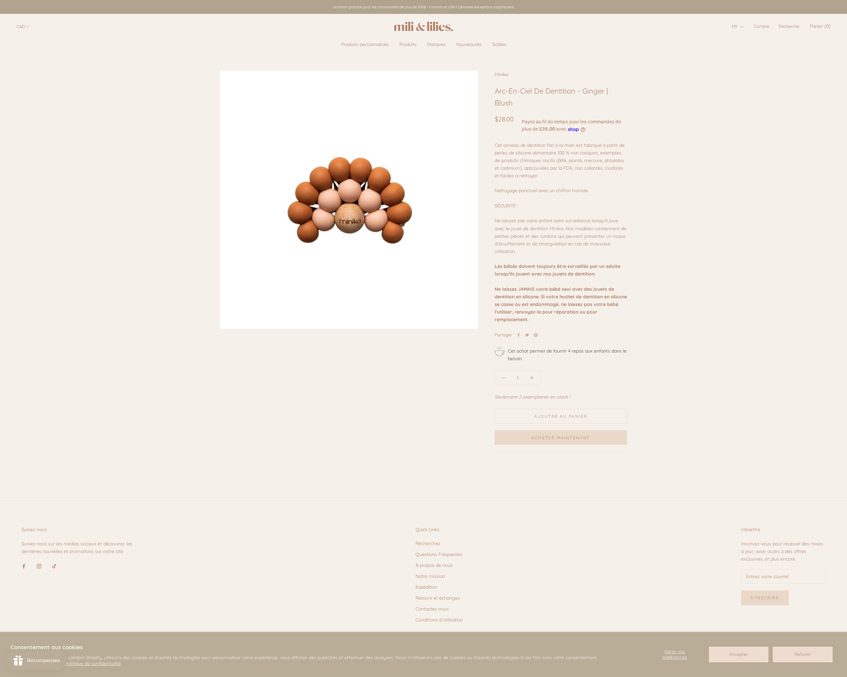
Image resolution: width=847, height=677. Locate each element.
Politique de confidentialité (93, 663)
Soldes (499, 44)
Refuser (802, 654)
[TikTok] (54, 566)
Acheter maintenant (560, 437)
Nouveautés (469, 44)
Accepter (738, 654)
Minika (501, 74)
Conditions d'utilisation (439, 620)
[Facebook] (518, 335)
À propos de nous (434, 565)
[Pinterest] (536, 335)
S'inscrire (765, 597)
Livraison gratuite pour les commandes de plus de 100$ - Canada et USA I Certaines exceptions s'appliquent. (423, 7)
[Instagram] (39, 566)
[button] (737, 26)
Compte (761, 26)
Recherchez (428, 543)
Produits (408, 44)
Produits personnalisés (365, 44)
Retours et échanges (438, 598)
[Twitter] (527, 335)
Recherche (789, 26)
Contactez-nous (432, 609)
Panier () (820, 26)
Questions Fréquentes (439, 554)
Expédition (426, 587)
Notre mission (430, 576)
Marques (436, 44)
